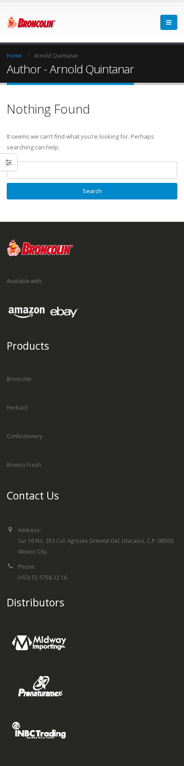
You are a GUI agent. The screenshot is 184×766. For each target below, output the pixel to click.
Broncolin (19, 378)
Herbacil (17, 407)
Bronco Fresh (24, 464)
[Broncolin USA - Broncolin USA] (31, 22)
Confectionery (24, 436)
